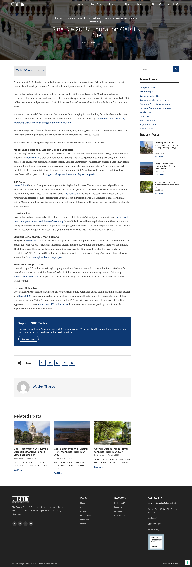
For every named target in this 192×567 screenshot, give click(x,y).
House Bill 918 (21, 185)
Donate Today (28, 339)
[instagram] (174, 4)
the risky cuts (71, 193)
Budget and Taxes (67, 18)
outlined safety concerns (26, 276)
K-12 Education (130, 18)
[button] (42, 363)
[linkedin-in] (169, 4)
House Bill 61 (24, 296)
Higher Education (84, 18)
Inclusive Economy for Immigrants (108, 18)
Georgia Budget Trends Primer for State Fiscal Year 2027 (111, 450)
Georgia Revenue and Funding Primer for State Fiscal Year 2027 (71, 451)
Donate (141, 4)
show (40, 70)
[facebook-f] (165, 4)
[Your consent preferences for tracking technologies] (187, 562)
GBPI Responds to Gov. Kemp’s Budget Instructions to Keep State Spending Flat (31, 451)
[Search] (176, 69)
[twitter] (161, 4)
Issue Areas (96, 4)
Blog (56, 18)
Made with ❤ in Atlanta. (171, 564)
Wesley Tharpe (96, 21)
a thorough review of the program (46, 257)
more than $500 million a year (53, 304)
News (127, 4)
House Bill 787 (33, 157)
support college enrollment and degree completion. (71, 174)
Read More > (18, 470)
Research (113, 4)
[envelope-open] (177, 4)
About (81, 4)
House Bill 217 (32, 240)
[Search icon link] (153, 4)
